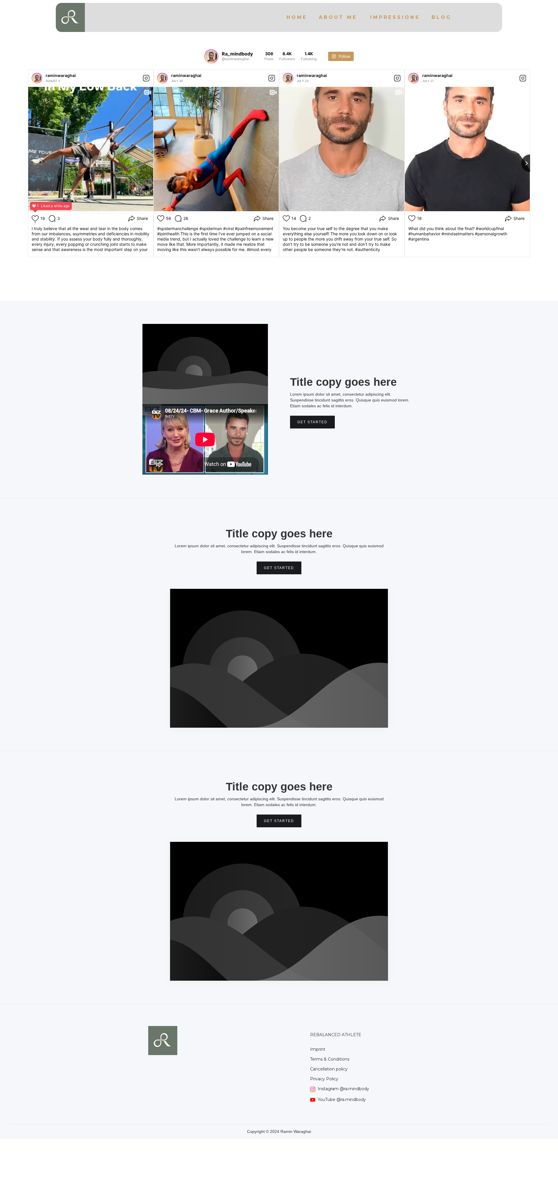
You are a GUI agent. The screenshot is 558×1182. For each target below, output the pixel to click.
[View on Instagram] (146, 78)
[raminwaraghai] (37, 78)
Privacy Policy (324, 1079)
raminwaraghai (61, 75)
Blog (442, 17)
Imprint (317, 1049)
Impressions (395, 17)
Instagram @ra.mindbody (343, 1088)
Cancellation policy (329, 1069)
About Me (338, 17)
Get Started (312, 422)
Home (297, 17)
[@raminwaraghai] (211, 56)
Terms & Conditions (329, 1059)
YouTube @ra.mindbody (342, 1099)
